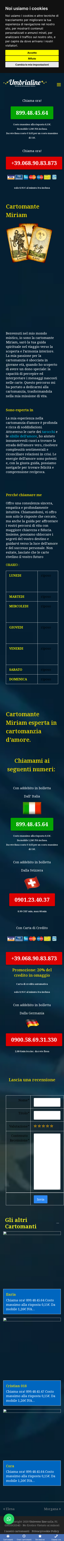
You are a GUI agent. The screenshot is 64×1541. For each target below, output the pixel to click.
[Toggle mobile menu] (59, 84)
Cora (10, 1466)
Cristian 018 (16, 1385)
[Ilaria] (32, 1286)
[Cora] (32, 1458)
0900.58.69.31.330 (34, 1039)
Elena (10, 1509)
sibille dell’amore (23, 436)
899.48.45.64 (32, 112)
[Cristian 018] (32, 1378)
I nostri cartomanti (16, 1531)
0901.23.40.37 (32, 899)
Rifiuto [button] (32, 58)
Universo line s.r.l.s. (42, 1521)
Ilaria (11, 1294)
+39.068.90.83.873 (34, 163)
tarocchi (48, 432)
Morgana (51, 1509)
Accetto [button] (32, 52)
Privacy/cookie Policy (45, 1531)
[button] (9, 1519)
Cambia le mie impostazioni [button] (32, 64)
